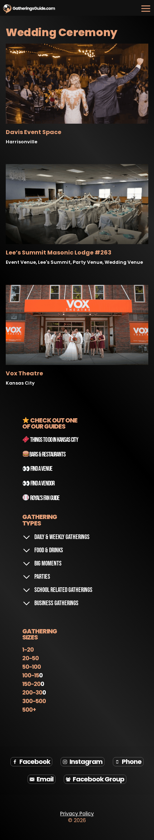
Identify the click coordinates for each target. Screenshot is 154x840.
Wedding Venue (124, 262)
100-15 (30, 675)
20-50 (30, 658)
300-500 (34, 701)
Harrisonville (21, 142)
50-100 (31, 667)
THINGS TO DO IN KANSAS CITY (53, 440)
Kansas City (20, 383)
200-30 (32, 692)
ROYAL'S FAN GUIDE (44, 498)
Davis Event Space (33, 132)
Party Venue (87, 262)
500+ (29, 710)
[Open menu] (145, 8)
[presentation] (77, 84)
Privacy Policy (77, 813)
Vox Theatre (24, 373)
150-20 (31, 684)
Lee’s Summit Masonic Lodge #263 (58, 252)
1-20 (28, 650)
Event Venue (21, 262)
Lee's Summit (54, 262)
